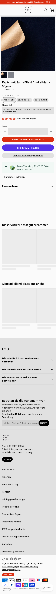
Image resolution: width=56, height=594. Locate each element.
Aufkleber (7, 544)
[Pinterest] (15, 558)
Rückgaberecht (37, 564)
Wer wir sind (8, 469)
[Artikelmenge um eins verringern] (5, 131)
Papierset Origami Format (15, 536)
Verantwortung (10, 484)
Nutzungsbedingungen (11, 570)
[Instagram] (7, 558)
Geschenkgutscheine (13, 551)
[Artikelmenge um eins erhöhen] (51, 131)
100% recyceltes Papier (14, 529)
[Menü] (5, 10)
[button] (8, 118)
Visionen (6, 476)
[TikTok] (3, 558)
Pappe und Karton (11, 521)
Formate (10, 96)
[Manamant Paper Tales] (28, 10)
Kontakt (7, 459)
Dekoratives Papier (11, 514)
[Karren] (51, 10)
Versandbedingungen (10, 567)
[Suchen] (44, 10)
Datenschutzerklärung (29, 567)
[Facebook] (11, 558)
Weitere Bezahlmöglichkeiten (28, 155)
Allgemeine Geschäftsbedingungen (16, 564)
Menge (4, 126)
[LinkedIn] (19, 558)
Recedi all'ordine (10, 506)
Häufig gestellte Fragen (14, 499)
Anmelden (8, 575)
